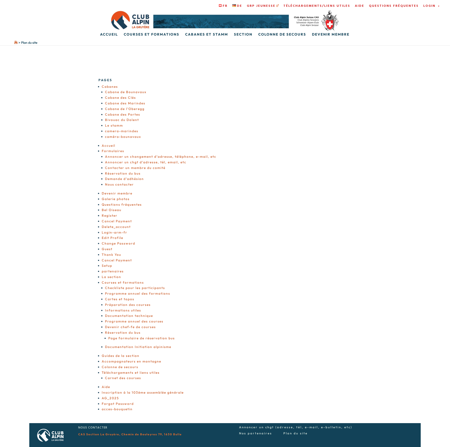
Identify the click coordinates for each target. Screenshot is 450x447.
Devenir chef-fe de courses (130, 327)
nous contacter (92, 427)
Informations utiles (123, 310)
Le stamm (114, 125)
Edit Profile (112, 238)
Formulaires (113, 151)
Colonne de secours (282, 35)
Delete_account (116, 227)
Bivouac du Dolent (122, 120)
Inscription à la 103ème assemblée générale (143, 392)
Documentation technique (129, 316)
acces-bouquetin (117, 409)
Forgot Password (118, 404)
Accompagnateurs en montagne (131, 361)
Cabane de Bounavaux (125, 92)
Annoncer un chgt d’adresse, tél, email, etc (145, 162)
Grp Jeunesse (261, 6)
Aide (359, 6)
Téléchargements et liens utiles (131, 372)
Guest (107, 249)
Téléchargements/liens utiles (316, 6)
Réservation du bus (123, 173)
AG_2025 (110, 398)
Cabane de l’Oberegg (125, 109)
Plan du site (295, 433)
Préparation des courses (128, 305)
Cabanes (110, 86)
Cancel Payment (117, 221)
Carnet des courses (123, 378)
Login (429, 6)
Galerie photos (116, 199)
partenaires (113, 271)
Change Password (118, 243)
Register (109, 215)
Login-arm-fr (114, 232)
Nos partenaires (255, 433)
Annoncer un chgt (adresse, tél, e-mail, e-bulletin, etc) (295, 427)
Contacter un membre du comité (135, 168)
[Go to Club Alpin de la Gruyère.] (9, 42)
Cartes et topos (119, 299)
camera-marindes (121, 131)
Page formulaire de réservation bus (141, 338)
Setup (107, 266)
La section (111, 277)
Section (243, 35)
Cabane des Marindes (125, 103)
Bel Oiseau (111, 210)
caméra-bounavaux (123, 137)
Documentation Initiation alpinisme (138, 347)
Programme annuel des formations (137, 293)
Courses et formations (151, 35)
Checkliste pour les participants (135, 288)
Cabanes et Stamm (206, 35)
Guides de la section (120, 356)
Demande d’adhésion (124, 179)
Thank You (111, 255)
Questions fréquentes (394, 6)
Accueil (109, 35)
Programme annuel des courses (134, 321)
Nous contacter (119, 184)
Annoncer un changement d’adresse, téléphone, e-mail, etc (160, 156)
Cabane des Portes (122, 114)
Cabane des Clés (120, 97)
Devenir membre (330, 35)
